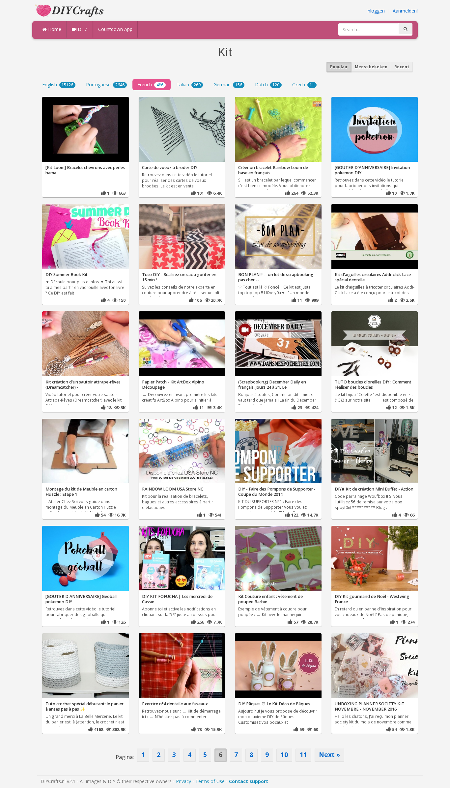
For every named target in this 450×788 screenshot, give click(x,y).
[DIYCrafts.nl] (70, 10)
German (227, 84)
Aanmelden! (405, 11)
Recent (401, 67)
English (57, 84)
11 (303, 754)
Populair (339, 67)
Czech (303, 84)
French (150, 84)
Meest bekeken (371, 67)
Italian (188, 84)
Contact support (248, 781)
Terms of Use (210, 781)
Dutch (267, 84)
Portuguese (105, 84)
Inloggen (375, 11)
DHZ (82, 29)
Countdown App (115, 29)
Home (54, 29)
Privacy (183, 781)
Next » (329, 754)
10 (284, 754)
